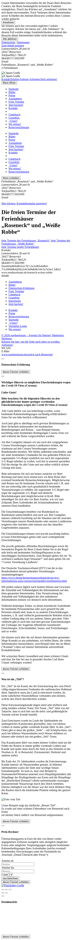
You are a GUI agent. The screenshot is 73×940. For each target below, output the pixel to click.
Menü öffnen (9, 82)
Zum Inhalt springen (12, 45)
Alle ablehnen (10, 39)
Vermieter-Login (18, 326)
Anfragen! (7, 344)
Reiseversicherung (19, 127)
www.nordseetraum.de (14, 354)
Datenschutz (8, 42)
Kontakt (13, 108)
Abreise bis (7, 867)
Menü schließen (11, 178)
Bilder (12, 92)
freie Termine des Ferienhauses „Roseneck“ (25, 240)
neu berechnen (10, 878)
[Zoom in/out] (10, 889)
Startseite (14, 89)
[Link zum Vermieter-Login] (12, 885)
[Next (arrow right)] (6, 892)
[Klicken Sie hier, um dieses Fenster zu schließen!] (2, 358)
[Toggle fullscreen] (6, 889)
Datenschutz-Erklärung (21, 288)
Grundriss (14, 117)
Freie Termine (16, 101)
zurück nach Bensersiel (40, 354)
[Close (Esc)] (2, 889)
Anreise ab (7, 860)
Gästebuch (14, 114)
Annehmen (8, 22)
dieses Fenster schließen (16, 372)
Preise (12, 95)
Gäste (4, 874)
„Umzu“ (13, 120)
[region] (36, 45)
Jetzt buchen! (16, 104)
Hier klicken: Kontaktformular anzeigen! (24, 203)
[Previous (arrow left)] (2, 892)
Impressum (23, 42)
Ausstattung (15, 98)
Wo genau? (15, 124)
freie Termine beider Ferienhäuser (20, 246)
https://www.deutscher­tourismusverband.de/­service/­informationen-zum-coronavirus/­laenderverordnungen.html (34, 579)
